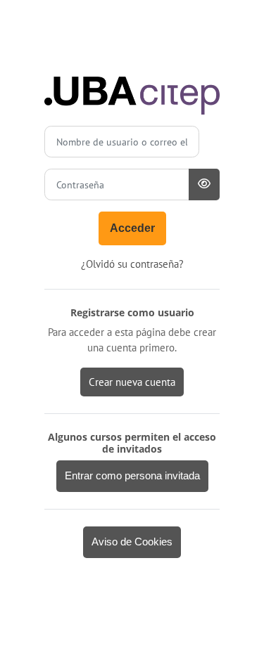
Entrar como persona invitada (132, 475)
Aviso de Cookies (132, 542)
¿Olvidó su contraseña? (132, 264)
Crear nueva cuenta (132, 382)
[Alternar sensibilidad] (204, 184)
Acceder (132, 228)
